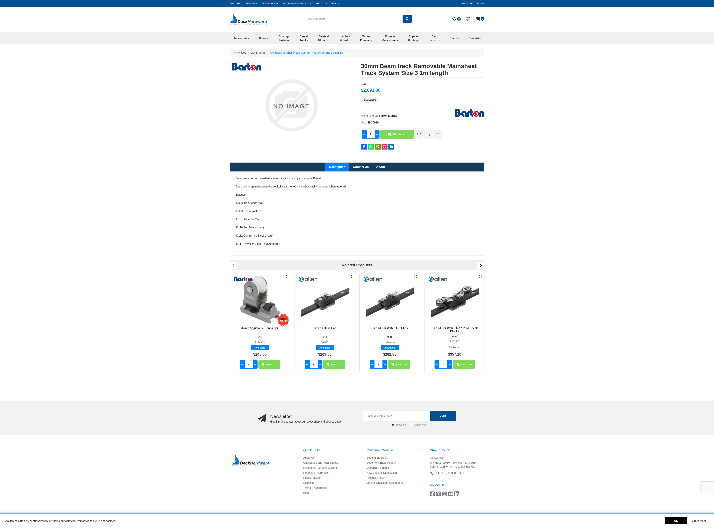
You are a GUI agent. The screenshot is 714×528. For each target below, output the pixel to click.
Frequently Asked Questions (320, 467)
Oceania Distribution (378, 467)
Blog (306, 492)
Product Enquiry (376, 477)
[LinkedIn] (391, 147)
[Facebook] (364, 147)
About (380, 166)
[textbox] (351, 19)
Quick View (285, 282)
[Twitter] (439, 494)
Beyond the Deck (376, 457)
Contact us (437, 457)
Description (337, 166)
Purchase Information (316, 472)
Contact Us (361, 166)
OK (676, 520)
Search (407, 19)
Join (443, 416)
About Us (309, 457)
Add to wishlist (419, 134)
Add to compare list (428, 134)
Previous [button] (233, 265)
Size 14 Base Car (260, 328)
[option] (259, 323)
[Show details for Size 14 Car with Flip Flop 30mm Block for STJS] (454, 300)
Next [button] (480, 265)
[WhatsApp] (371, 147)
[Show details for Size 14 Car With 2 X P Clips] (324, 300)
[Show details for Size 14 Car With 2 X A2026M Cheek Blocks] (389, 300)
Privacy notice (312, 477)
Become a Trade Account (381, 462)
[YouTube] (451, 494)
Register (467, 3)
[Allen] (243, 279)
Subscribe (401, 424)
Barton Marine (388, 115)
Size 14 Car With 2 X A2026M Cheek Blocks (390, 329)
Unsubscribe (420, 424)
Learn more (699, 520)
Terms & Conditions (315, 487)
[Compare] (468, 19)
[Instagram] (384, 147)
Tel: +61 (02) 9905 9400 (449, 473)
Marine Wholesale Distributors (384, 482)
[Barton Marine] (469, 115)
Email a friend (437, 134)
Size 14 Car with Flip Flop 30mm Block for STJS (455, 329)
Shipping (308, 482)
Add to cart (399, 134)
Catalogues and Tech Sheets (320, 462)
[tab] (337, 167)
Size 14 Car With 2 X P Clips (325, 328)
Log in (480, 3)
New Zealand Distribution (381, 472)
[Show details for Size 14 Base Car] (260, 300)
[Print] (378, 147)
